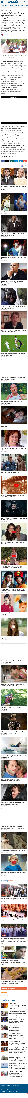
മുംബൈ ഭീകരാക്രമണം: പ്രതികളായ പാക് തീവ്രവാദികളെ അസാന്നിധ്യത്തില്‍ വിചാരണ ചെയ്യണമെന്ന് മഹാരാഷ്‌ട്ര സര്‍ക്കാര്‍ (18, 1059)
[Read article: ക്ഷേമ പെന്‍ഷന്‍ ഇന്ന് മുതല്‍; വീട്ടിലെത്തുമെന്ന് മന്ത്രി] (14, 910)
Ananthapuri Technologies (13, 1091)
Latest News (4, 5)
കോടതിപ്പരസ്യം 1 (5, 992)
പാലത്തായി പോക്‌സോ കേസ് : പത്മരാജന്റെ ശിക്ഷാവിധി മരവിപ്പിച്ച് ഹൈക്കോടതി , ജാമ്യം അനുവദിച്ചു (17, 1036)
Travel (3, 895)
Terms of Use (16, 1085)
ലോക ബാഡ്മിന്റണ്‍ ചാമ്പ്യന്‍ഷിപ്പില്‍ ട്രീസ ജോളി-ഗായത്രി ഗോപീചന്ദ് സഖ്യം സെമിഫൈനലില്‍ (16, 1020)
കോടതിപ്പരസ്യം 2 (5, 996)
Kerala (17, 5)
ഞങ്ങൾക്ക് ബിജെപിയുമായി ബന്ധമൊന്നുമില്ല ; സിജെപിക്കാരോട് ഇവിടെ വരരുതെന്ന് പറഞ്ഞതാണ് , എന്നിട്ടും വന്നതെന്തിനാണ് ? (16, 1075)
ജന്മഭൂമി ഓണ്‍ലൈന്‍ (9, 35)
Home (2, 10)
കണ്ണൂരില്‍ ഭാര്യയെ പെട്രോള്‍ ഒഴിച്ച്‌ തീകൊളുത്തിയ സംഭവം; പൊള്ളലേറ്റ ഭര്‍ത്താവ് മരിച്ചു (13, 962)
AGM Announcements (13, 1087)
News (6, 10)
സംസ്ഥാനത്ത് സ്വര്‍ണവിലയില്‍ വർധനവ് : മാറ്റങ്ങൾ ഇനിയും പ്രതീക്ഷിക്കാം (12, 982)
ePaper (11, 5)
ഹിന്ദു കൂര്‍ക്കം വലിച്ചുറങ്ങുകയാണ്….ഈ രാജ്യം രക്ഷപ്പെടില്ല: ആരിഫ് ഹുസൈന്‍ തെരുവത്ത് (17, 1006)
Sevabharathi (12, 156)
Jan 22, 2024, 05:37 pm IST (7, 37)
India (22, 5)
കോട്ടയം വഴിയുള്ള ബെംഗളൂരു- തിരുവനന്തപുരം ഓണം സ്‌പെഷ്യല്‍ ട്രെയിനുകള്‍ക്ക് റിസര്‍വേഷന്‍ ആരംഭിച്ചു (14, 900)
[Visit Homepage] (13, 1)
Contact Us (9, 1085)
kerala (5, 156)
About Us (3, 1085)
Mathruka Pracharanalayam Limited (9, 1089)
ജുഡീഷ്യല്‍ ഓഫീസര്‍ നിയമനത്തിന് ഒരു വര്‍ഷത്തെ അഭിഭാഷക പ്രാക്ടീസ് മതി (17, 1043)
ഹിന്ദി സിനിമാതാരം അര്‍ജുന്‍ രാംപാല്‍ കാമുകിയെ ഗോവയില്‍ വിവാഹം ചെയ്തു (17, 1013)
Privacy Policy (4, 1087)
